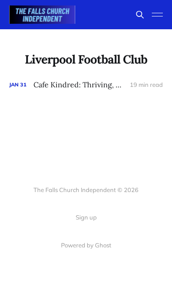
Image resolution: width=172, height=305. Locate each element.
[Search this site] (140, 14)
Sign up (86, 217)
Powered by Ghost (86, 245)
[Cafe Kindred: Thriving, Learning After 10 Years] (86, 84)
